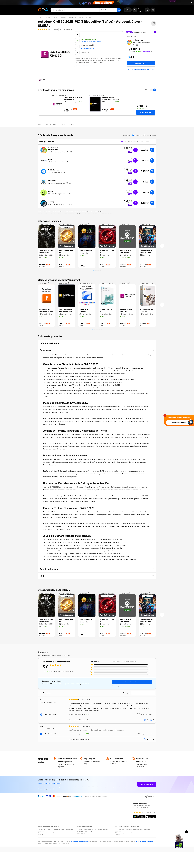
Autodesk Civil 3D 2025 (85, 17)
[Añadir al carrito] (152, 150)
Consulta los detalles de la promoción (49, 783)
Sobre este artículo (68, 124)
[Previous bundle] (151, 90)
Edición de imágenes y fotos (68, 17)
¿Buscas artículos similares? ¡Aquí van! (59, 279)
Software (47, 17)
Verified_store (53, 170)
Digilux (50, 159)
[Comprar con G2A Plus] (135, 150)
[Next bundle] (154, 90)
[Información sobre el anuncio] (136, 36)
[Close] (191, 3)
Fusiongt (51, 202)
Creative (55, 17)
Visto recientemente (52, 124)
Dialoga (50, 191)
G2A (41, 17)
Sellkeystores (138, 40)
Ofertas (40, 124)
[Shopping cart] (152, 9)
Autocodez (52, 180)
